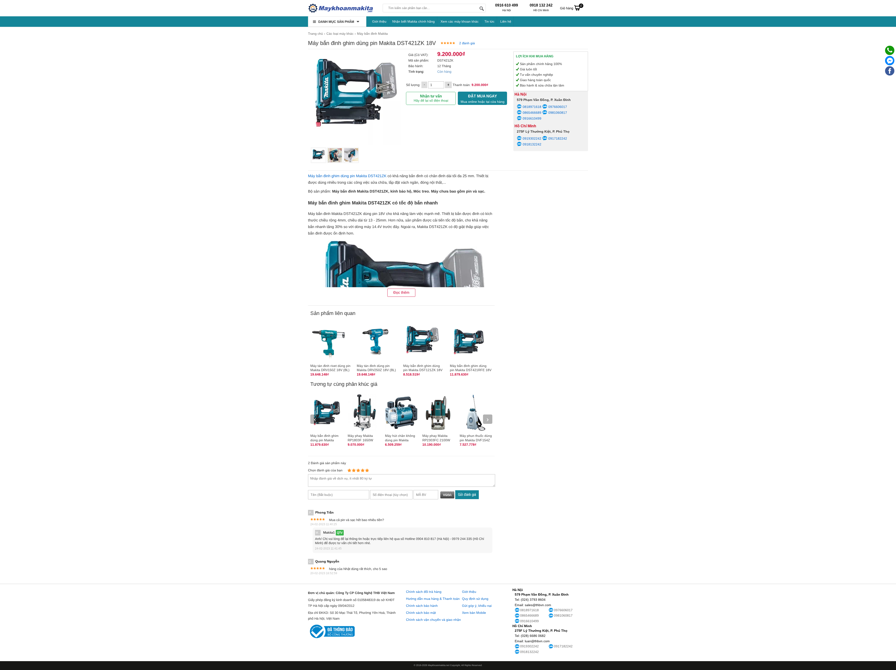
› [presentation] (487, 419)
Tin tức (489, 21)
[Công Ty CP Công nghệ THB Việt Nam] (340, 8)
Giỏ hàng (571, 7)
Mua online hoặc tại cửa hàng (482, 99)
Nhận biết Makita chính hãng (413, 21)
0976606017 (557, 107)
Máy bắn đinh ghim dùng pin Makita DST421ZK (347, 176)
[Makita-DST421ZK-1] (335, 155)
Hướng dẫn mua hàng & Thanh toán (433, 599)
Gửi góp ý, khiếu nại (477, 606)
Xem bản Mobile (474, 613)
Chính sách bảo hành (422, 606)
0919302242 (532, 138)
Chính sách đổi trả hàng (423, 592)
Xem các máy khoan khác (460, 21)
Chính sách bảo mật (421, 613)
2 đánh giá (467, 43)
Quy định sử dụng (475, 599)
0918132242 (532, 144)
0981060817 (557, 112)
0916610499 (532, 118)
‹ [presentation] (315, 419)
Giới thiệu (379, 21)
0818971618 (532, 107)
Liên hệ (505, 21)
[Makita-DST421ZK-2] (351, 155)
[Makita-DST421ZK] (318, 155)
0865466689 (532, 112)
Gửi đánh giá (467, 494)
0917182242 (557, 138)
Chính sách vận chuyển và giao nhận (433, 620)
